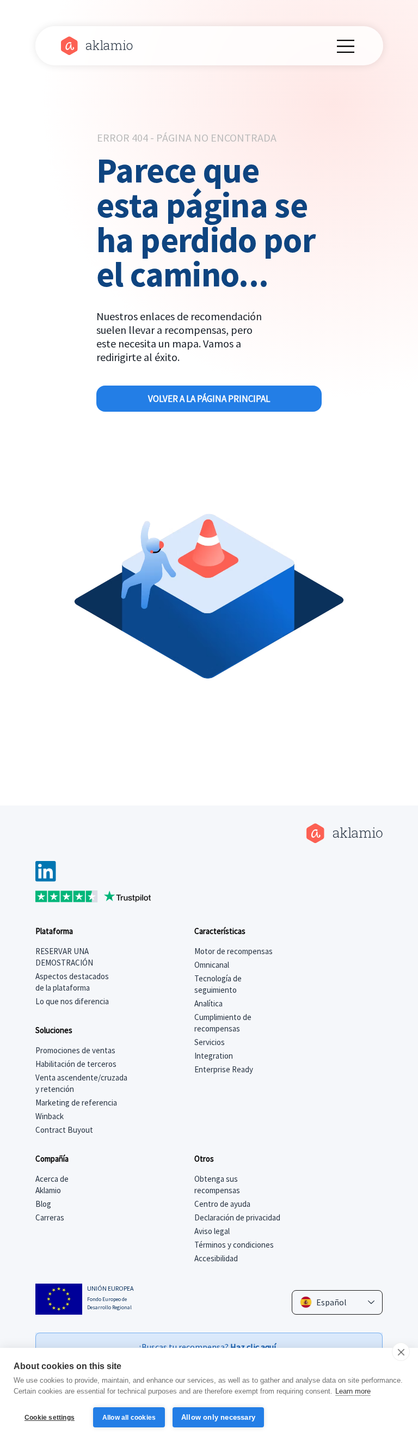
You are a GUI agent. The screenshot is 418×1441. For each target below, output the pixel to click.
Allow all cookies (129, 1417)
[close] (401, 1351)
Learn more (353, 1391)
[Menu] (346, 46)
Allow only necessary (218, 1417)
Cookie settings (49, 1417)
